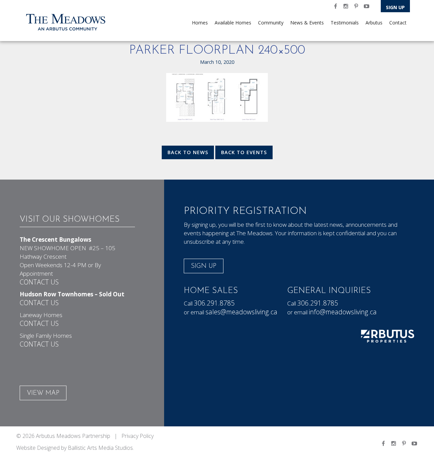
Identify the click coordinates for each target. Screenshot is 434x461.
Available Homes (233, 22)
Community (270, 22)
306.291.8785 (214, 303)
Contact (398, 22)
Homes (200, 22)
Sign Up (395, 7)
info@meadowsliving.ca (343, 311)
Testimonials (345, 22)
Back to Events (244, 152)
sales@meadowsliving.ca (241, 311)
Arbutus (374, 22)
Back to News (187, 152)
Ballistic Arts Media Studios (100, 447)
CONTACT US (39, 282)
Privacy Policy (137, 436)
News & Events (307, 22)
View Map (43, 393)
